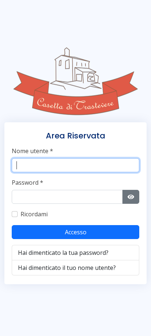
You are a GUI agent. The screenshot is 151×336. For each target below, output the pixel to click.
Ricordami (34, 214)
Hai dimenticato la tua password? (63, 253)
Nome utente (32, 151)
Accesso (75, 232)
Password (27, 182)
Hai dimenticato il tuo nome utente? (67, 268)
